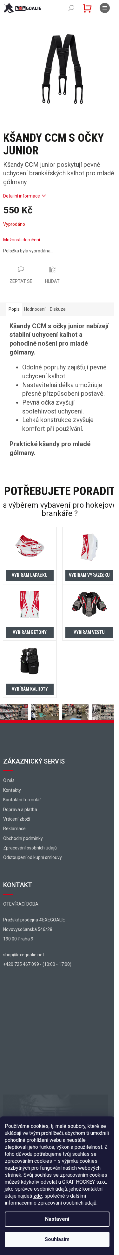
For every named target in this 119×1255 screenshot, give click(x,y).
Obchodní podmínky (23, 838)
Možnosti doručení (21, 239)
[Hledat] (71, 8)
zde (37, 1196)
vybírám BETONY (30, 632)
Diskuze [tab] (58, 309)
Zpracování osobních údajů (30, 847)
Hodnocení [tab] (34, 309)
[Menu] (104, 8)
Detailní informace (21, 195)
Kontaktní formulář (22, 799)
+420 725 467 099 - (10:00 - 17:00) (37, 964)
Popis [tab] (14, 309)
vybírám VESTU (89, 632)
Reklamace (14, 828)
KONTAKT (17, 884)
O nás (9, 780)
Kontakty (12, 790)
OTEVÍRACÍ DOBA (20, 904)
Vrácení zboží (16, 819)
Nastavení (57, 1219)
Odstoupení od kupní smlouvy (32, 857)
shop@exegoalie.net (23, 954)
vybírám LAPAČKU (30, 575)
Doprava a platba (20, 809)
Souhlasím (57, 1239)
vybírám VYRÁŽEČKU (89, 575)
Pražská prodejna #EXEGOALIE (34, 919)
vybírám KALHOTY (30, 689)
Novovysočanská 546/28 (27, 929)
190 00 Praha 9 (18, 938)
